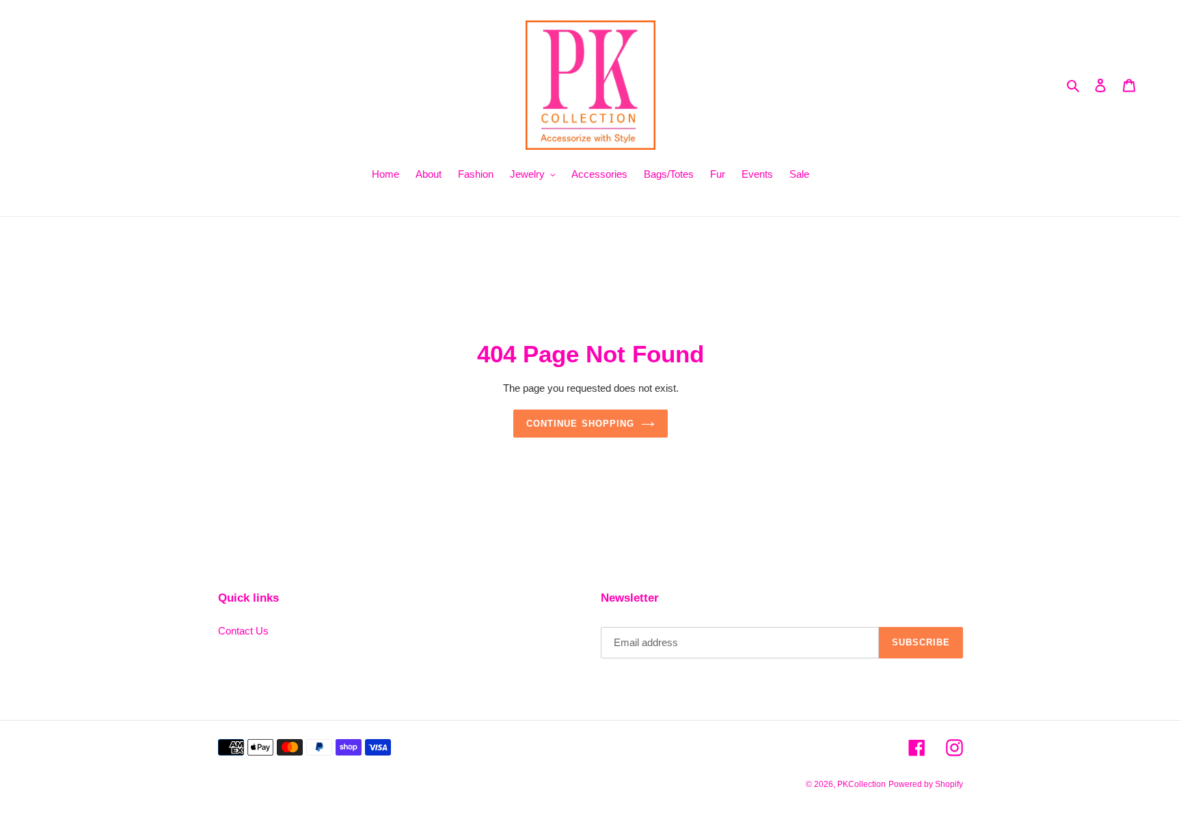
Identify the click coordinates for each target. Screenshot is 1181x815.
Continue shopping (580, 423)
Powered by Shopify (925, 784)
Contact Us (243, 631)
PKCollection (861, 784)
